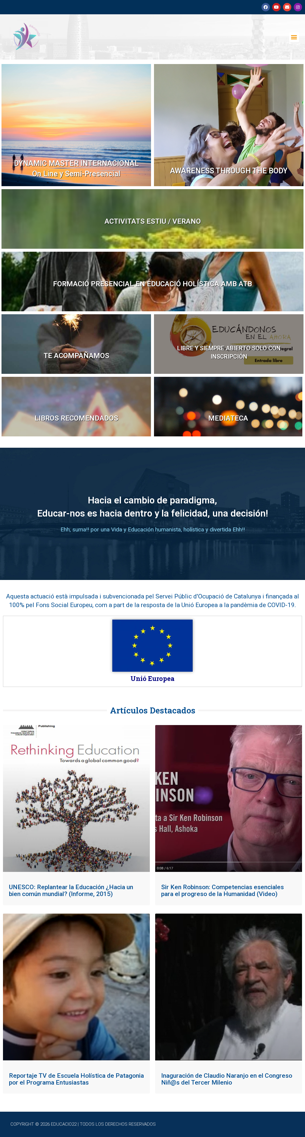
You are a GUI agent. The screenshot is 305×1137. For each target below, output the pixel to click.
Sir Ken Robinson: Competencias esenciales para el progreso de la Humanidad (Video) (222, 891)
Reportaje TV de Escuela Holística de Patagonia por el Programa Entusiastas (76, 1079)
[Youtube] (276, 7)
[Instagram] (298, 7)
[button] (294, 37)
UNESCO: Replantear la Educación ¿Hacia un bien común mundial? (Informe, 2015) (71, 891)
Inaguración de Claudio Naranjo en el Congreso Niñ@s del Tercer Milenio (226, 1079)
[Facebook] (266, 7)
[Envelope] (287, 7)
